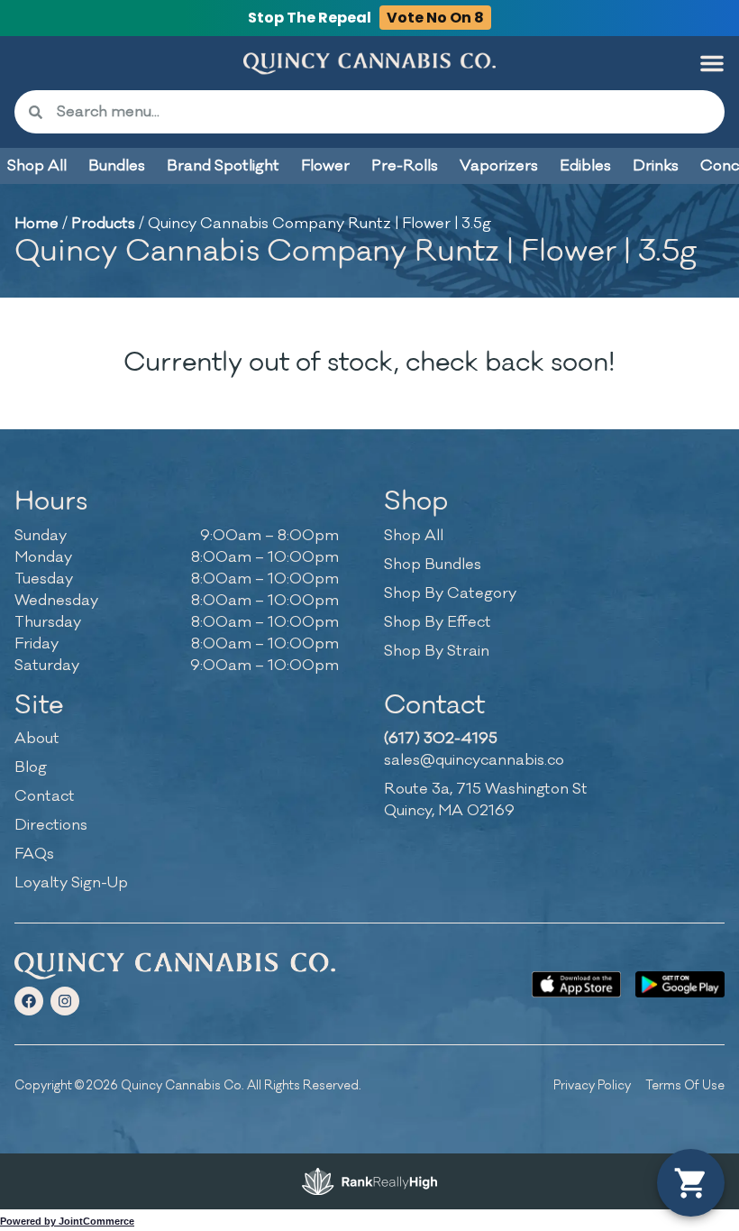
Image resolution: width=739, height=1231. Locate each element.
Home (36, 224)
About (36, 739)
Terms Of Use (685, 1085)
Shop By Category (450, 593)
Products (103, 224)
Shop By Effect (437, 622)
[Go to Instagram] (64, 1001)
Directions (50, 825)
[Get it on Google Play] (680, 984)
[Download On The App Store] (576, 984)
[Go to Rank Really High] (369, 1181)
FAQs (34, 854)
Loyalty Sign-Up (71, 883)
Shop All (413, 536)
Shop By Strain (436, 651)
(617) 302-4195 (440, 739)
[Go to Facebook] (28, 1001)
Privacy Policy (592, 1085)
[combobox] (383, 111)
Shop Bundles (432, 564)
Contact (44, 796)
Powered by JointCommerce (67, 1221)
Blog (30, 767)
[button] (712, 63)
